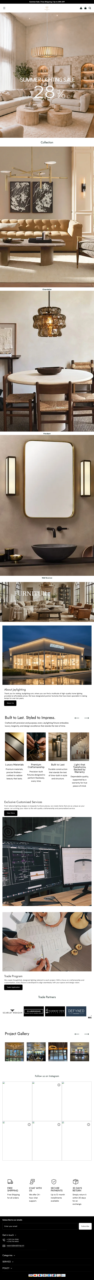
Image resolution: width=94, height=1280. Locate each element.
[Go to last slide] (76, 1034)
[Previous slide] (76, 718)
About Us (10, 703)
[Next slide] (86, 718)
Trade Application (13, 987)
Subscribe (85, 1226)
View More (11, 813)
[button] (4, 8)
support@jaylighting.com (15, 1245)
